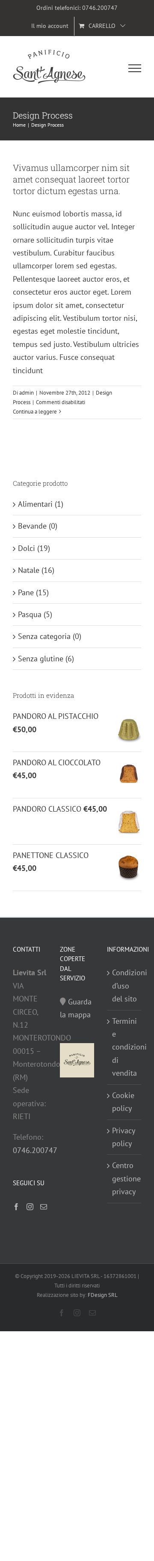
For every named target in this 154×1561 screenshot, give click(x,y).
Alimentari (35, 504)
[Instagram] (30, 1206)
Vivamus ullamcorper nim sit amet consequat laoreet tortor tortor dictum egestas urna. (71, 179)
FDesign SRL (103, 1295)
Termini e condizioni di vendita (124, 1047)
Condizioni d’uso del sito (124, 986)
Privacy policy (123, 1137)
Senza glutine (40, 658)
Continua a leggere (35, 411)
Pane (26, 592)
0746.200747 (100, 8)
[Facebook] (16, 1206)
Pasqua (29, 614)
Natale (28, 570)
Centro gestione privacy (124, 1178)
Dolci (26, 548)
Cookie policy (123, 1101)
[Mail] (43, 1206)
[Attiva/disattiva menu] (135, 68)
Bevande (32, 526)
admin (26, 392)
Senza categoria (44, 636)
